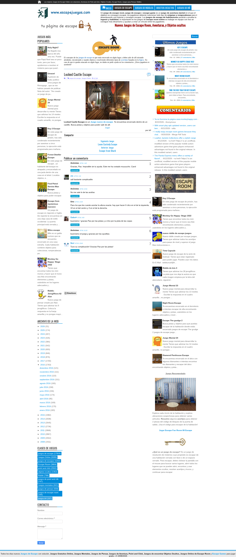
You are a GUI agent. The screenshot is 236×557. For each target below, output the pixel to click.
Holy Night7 (53, 47)
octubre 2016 (46, 376)
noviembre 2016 (47, 372)
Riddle (41, 475)
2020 (42, 349)
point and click (44, 468)
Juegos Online (86, 78)
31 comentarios (186, 86)
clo (71, 176)
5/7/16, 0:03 (80, 217)
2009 (42, 438)
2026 (42, 326)
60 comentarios (186, 71)
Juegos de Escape (123, 8)
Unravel (51, 73)
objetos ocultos (44, 472)
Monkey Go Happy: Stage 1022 (54, 262)
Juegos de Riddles (144, 8)
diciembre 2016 (47, 368)
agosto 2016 (45, 383)
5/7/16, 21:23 (83, 230)
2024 (42, 334)
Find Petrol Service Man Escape (53, 187)
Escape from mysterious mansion (53, 204)
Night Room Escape (182, 75)
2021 (42, 345)
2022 (42, 342)
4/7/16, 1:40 (83, 163)
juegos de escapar (46, 461)
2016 (42, 365)
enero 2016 (45, 410)
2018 (42, 357)
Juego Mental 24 (170, 338)
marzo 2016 (45, 402)
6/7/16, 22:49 (79, 243)
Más (193, 57)
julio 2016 (44, 387)
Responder (75, 170)
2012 (42, 426)
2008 (42, 442)
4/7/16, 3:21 (77, 176)
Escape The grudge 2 (172, 320)
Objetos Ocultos (165, 8)
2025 (42, 330)
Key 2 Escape (54, 129)
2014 (42, 419)
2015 (42, 415)
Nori (72, 243)
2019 (42, 353)
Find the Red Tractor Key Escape (182, 90)
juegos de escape (75, 78)
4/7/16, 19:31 (83, 189)
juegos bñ (42, 498)
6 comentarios (186, 100)
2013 (42, 423)
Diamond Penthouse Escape (176, 355)
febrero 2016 (45, 406)
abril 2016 (44, 399)
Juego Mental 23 (170, 285)
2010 (42, 434)
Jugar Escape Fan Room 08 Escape (175, 430)
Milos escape (54, 230)
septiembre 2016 (47, 379)
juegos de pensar (45, 489)
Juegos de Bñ (183, 8)
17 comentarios (186, 57)
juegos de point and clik (48, 479)
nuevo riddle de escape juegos (177, 233)
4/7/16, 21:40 (79, 202)
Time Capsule (169, 251)
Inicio (108, 8)
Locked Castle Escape (78, 74)
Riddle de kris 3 (170, 268)
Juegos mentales (45, 485)
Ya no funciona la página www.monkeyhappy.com (175, 119)
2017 (42, 361)
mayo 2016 (45, 395)
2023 (42, 338)
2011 (42, 430)
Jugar (107, 128)
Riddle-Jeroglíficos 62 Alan (54, 294)
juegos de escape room (48, 492)
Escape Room (44, 464)
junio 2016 (44, 391)
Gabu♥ (73, 217)
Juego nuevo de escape (102, 122)
